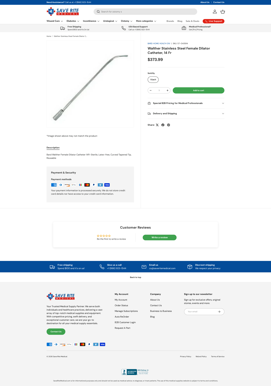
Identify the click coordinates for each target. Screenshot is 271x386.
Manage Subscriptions (126, 311)
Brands (170, 21)
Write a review (160, 237)
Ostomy (125, 21)
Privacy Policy (185, 356)
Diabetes (71, 21)
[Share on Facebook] (163, 125)
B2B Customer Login (125, 322)
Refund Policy (201, 356)
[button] (223, 11)
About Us (204, 2)
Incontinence (89, 21)
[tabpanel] (90, 156)
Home (49, 36)
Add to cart (198, 90)
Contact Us (218, 2)
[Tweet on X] (157, 125)
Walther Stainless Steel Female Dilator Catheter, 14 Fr (71, 36)
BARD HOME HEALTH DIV (159, 43)
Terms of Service (217, 356)
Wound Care (53, 21)
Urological (108, 21)
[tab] (53, 147)
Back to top (135, 277)
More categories (144, 21)
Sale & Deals (192, 21)
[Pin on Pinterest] (168, 125)
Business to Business (161, 311)
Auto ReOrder (122, 316)
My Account (121, 299)
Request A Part (122, 327)
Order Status (121, 305)
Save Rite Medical (60, 356)
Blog (179, 21)
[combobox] (145, 11)
